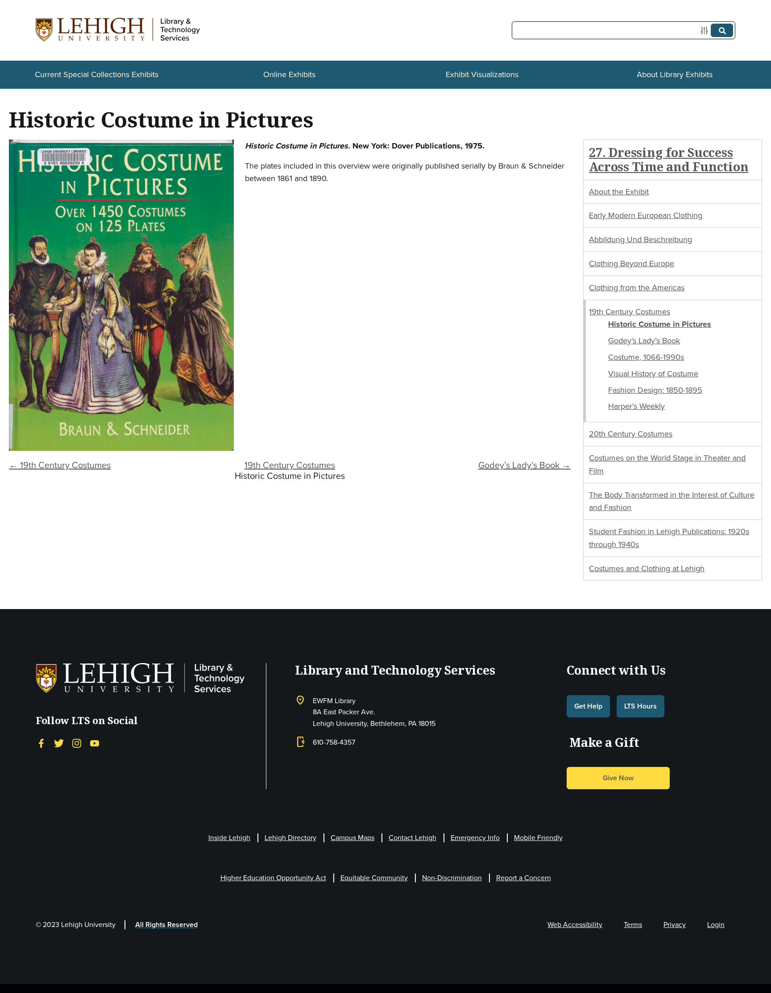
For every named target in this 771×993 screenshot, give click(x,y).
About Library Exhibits (675, 74)
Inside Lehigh (229, 837)
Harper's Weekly (636, 406)
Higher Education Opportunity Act (273, 878)
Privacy (674, 924)
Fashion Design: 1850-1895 (655, 390)
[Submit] (722, 30)
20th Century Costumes (630, 434)
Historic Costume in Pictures (659, 324)
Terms (633, 924)
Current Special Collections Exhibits (96, 74)
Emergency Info (475, 837)
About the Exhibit (619, 192)
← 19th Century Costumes (60, 465)
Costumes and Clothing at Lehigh (647, 568)
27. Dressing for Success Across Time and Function (668, 159)
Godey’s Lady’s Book (644, 340)
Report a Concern (523, 878)
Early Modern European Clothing (645, 215)
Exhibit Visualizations (482, 74)
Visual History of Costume (653, 373)
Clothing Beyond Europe (631, 263)
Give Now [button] (618, 778)
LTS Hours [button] (640, 706)
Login (716, 924)
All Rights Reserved (166, 924)
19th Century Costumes (290, 465)
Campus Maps (352, 837)
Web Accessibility (574, 924)
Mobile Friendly (538, 837)
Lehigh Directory (290, 837)
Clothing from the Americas (636, 287)
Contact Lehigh (412, 837)
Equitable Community (374, 878)
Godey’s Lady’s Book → (524, 465)
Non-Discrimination (452, 878)
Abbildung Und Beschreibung (640, 239)
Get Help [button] (588, 706)
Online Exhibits (289, 74)
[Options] (706, 30)
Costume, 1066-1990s (646, 357)
